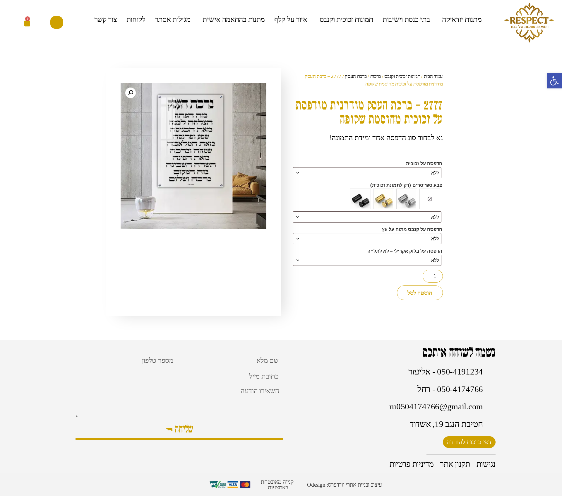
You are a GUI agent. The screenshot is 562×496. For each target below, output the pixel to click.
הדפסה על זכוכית (424, 163)
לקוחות (135, 19)
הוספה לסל (419, 293)
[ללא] (430, 199)
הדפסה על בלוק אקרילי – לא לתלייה (404, 251)
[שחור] (360, 199)
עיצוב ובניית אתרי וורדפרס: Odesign (344, 485)
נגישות (486, 464)
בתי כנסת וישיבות (406, 19)
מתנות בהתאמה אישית (234, 19)
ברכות (375, 76)
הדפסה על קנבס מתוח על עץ (412, 229)
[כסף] (407, 199)
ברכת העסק (355, 76)
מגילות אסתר (173, 19)
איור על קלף (290, 19)
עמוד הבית (433, 76)
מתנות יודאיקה (462, 19)
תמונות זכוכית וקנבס (346, 19)
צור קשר (105, 19)
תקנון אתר (455, 464)
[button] (56, 22)
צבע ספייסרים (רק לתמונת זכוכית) (406, 185)
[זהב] (383, 199)
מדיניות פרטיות (412, 464)
